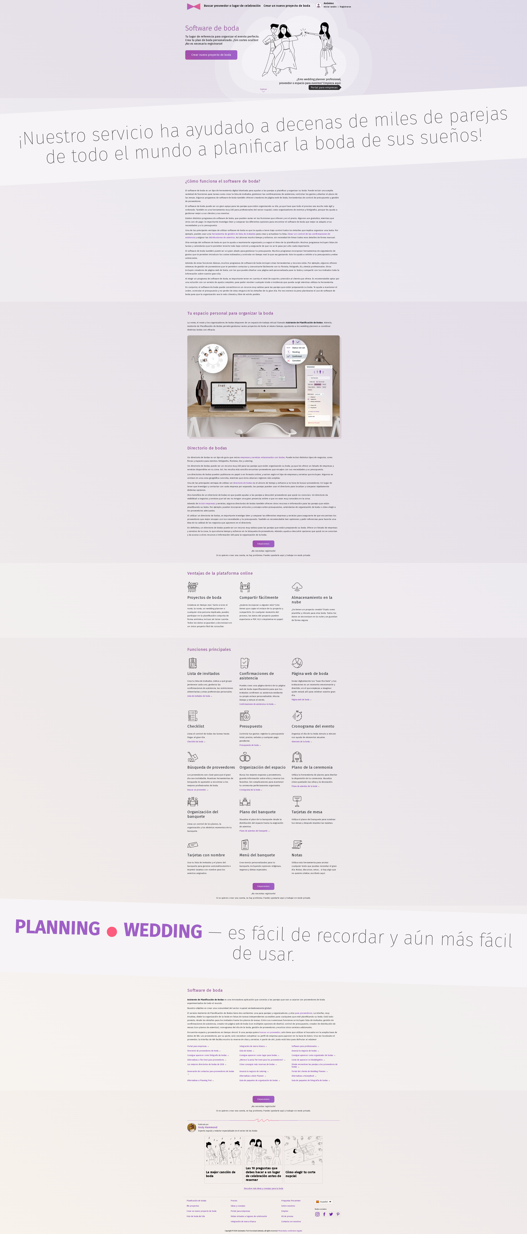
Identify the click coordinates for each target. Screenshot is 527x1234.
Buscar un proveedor (196, 790)
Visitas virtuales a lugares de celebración (249, 1216)
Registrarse (345, 7)
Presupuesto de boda (249, 745)
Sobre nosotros (288, 1206)
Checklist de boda (195, 741)
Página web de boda (300, 699)
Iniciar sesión (330, 7)
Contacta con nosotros (291, 1221)
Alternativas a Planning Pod (199, 1080)
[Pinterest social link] (338, 1214)
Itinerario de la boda (301, 741)
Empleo (284, 1211)
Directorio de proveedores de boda (202, 1051)
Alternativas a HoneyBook (303, 1076)
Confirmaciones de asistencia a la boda (256, 704)
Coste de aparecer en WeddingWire (307, 1060)
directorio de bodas (243, 483)
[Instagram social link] (317, 1214)
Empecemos (263, 544)
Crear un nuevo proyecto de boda (201, 1211)
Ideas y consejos (238, 1206)
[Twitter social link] (331, 1214)
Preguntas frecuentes (291, 1201)
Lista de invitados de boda (198, 696)
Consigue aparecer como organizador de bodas (312, 1055)
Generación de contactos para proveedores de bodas (210, 1071)
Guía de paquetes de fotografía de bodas (310, 1080)
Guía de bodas (245, 1051)
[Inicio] (193, 5)
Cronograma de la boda (249, 790)
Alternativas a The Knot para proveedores (205, 1060)
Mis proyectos (193, 1206)
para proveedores (303, 1013)
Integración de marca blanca (252, 1046)
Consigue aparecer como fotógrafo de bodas (207, 1055)
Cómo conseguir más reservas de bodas (257, 1064)
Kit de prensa (287, 1216)
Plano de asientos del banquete (253, 831)
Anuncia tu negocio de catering (252, 1071)
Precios (234, 1201)
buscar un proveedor (269, 1032)
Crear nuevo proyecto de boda (211, 54)
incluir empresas (207, 503)
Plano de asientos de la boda (304, 786)
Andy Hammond (207, 1127)
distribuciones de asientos (222, 237)
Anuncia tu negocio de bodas (304, 1051)
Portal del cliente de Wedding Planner (309, 1071)
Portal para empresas (197, 1046)
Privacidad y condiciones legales (290, 1231)
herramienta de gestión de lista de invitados (234, 234)
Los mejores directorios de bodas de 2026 (205, 1064)
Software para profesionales (304, 1046)
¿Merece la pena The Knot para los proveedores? (261, 1060)
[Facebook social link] (324, 1214)
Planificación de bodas (196, 1201)
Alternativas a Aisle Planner (251, 1076)
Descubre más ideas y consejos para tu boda (263, 1188)
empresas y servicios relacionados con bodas (262, 457)
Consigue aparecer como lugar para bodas (258, 1055)
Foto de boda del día (196, 1216)
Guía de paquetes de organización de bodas (258, 1080)
